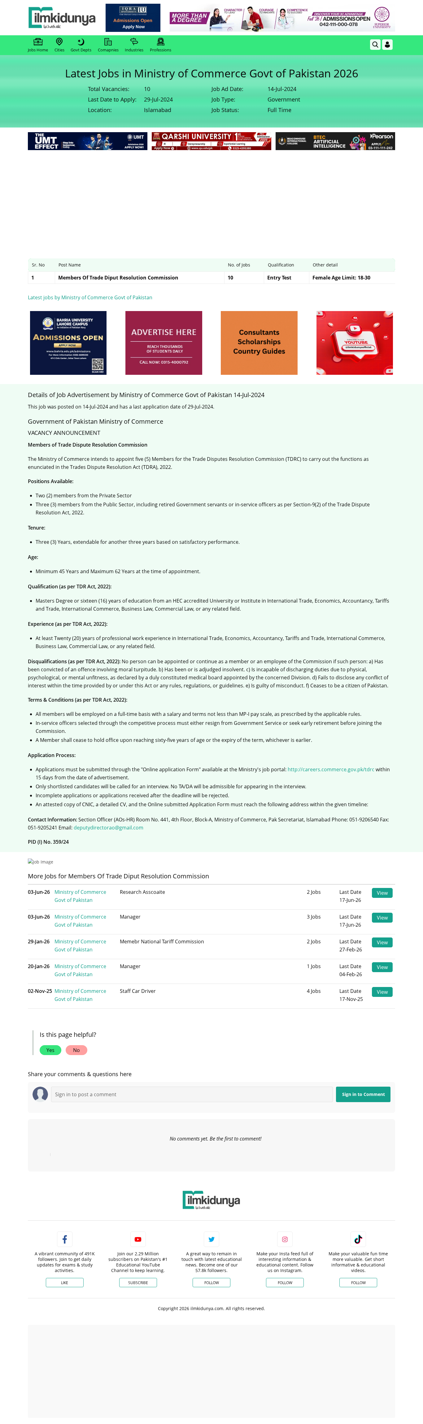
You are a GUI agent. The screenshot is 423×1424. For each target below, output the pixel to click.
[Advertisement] (211, 198)
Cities (59, 50)
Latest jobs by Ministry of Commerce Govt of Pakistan (90, 297)
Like (64, 1282)
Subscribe (138, 1282)
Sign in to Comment (363, 1094)
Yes (50, 1050)
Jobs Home (38, 50)
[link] (133, 18)
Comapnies (108, 50)
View (382, 892)
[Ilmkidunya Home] (62, 18)
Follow (211, 1282)
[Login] (387, 44)
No (76, 1050)
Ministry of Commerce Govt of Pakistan (80, 896)
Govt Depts (81, 50)
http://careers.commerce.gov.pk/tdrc (331, 769)
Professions (160, 50)
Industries (134, 50)
